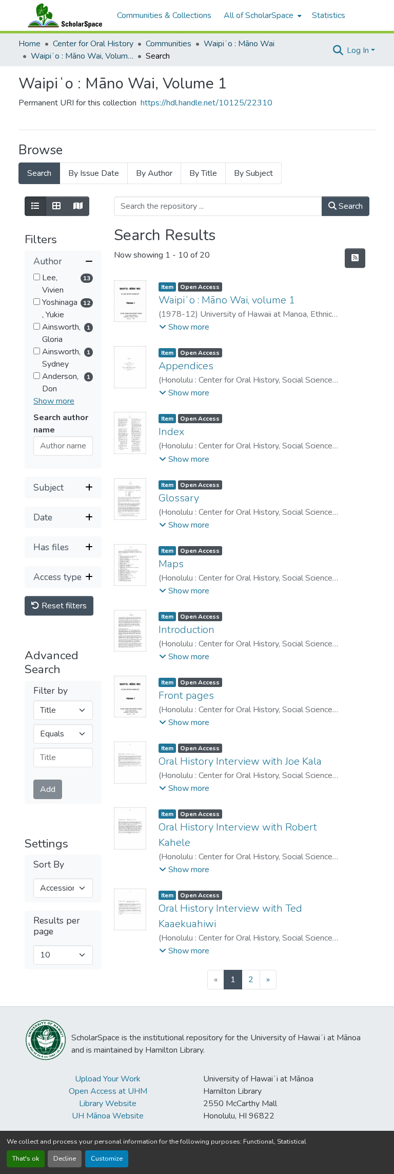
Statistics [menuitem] (328, 15)
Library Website (107, 1103)
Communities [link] (168, 43)
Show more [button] (53, 401)
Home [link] (29, 43)
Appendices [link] (186, 366)
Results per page (56, 926)
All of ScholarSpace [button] (258, 15)
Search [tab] (39, 173)
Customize (107, 1158)
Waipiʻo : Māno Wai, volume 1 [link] (227, 300)
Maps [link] (171, 564)
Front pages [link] (186, 695)
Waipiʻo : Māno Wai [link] (239, 43)
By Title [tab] (203, 173)
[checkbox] (36, 277)
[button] (62, 15)
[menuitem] (262, 15)
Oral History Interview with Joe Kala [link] (240, 761)
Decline (64, 1158)
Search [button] (350, 206)
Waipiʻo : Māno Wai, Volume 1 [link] (82, 56)
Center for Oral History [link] (93, 43)
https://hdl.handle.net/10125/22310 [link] (206, 103)
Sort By (48, 864)
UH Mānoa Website (108, 1116)
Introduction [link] (186, 630)
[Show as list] (35, 206)
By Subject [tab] (253, 173)
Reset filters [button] (63, 605)
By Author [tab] (154, 173)
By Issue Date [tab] (93, 173)
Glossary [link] (179, 498)
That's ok (25, 1158)
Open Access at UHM (108, 1091)
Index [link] (171, 432)
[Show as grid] (56, 206)
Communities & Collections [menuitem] (164, 15)
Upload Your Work (108, 1079)
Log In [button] (359, 50)
